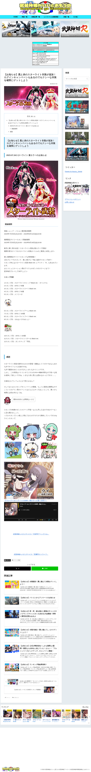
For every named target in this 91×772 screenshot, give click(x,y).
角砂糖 (14, 721)
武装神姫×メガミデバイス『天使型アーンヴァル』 (31, 534)
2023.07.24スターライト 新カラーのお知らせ (24, 126)
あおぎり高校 (26, 721)
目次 (28, 116)
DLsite (85, 707)
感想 (11, 131)
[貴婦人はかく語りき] (85, 714)
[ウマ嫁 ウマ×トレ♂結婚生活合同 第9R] (17, 714)
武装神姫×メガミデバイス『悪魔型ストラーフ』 (31, 554)
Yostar (34, 721)
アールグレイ (55, 721)
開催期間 (14, 128)
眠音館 (73, 721)
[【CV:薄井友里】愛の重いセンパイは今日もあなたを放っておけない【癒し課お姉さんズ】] (76, 714)
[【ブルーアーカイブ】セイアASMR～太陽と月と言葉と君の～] (66, 714)
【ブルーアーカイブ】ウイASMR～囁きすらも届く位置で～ (25, 500)
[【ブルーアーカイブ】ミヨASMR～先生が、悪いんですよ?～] (37, 714)
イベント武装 (17, 560)
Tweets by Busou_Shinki (73, 171)
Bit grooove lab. (7, 721)
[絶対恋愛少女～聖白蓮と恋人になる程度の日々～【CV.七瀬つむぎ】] (56, 714)
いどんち (83, 721)
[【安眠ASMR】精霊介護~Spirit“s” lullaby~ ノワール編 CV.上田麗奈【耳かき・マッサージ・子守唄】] (7, 714)
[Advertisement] (76, 747)
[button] (87, 79)
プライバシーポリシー (73, 199)
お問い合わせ (69, 202)
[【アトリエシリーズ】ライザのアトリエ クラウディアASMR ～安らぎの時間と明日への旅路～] (46, 714)
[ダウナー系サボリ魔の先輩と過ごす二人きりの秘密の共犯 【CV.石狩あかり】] (27, 714)
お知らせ (8, 560)
